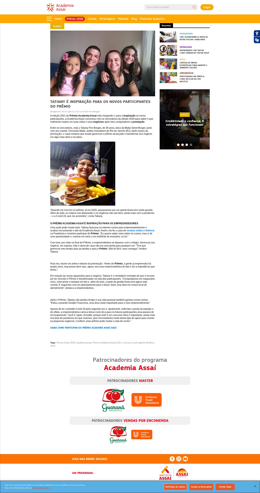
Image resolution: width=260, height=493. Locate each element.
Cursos (92, 18)
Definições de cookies (175, 487)
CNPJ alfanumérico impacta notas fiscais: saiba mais (194, 38)
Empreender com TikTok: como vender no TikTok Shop (194, 51)
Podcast (123, 18)
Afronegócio (107, 18)
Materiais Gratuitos (152, 18)
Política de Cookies (40, 488)
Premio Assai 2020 (66, 342)
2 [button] (182, 145)
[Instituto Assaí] (165, 473)
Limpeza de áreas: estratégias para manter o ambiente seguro (193, 65)
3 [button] (187, 145)
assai (52, 345)
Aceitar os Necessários (201, 487)
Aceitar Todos (225, 487)
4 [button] (191, 145)
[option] (185, 119)
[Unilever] (147, 399)
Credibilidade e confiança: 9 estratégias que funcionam (185, 122)
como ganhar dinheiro (143, 342)
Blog (134, 18)
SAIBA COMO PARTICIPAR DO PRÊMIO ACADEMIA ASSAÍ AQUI (83, 327)
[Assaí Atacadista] (182, 472)
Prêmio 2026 (75, 18)
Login (206, 7)
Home (58, 18)
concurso (127, 342)
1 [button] (178, 145)
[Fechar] (255, 486)
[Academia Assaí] (60, 7)
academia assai (84, 342)
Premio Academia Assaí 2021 (107, 342)
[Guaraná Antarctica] (113, 399)
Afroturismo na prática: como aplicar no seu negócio (192, 79)
